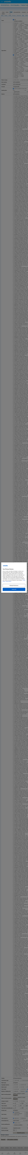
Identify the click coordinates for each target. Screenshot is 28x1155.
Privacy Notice (8, 581)
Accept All (14, 589)
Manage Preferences (14, 585)
